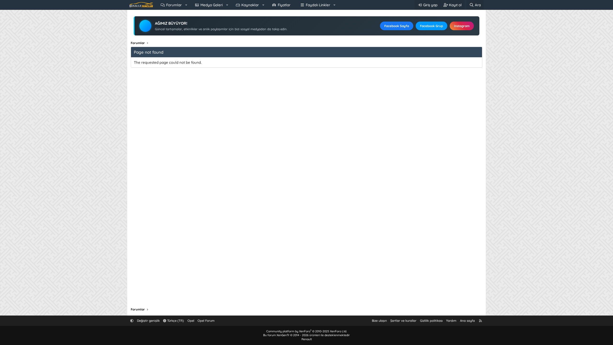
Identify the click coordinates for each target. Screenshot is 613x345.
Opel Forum (206, 320)
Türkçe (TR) (175, 320)
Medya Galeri (211, 5)
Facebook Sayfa (396, 26)
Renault (306, 339)
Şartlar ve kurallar (403, 320)
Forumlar (174, 5)
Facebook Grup (431, 26)
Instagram (462, 26)
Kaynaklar (250, 5)
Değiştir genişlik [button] (148, 320)
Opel (190, 320)
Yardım (451, 320)
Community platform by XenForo (306, 331)
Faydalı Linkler (318, 5)
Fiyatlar (284, 5)
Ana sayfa (467, 320)
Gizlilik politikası (431, 320)
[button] (186, 5)
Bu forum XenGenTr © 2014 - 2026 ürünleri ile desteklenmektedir (306, 335)
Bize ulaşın (379, 320)
